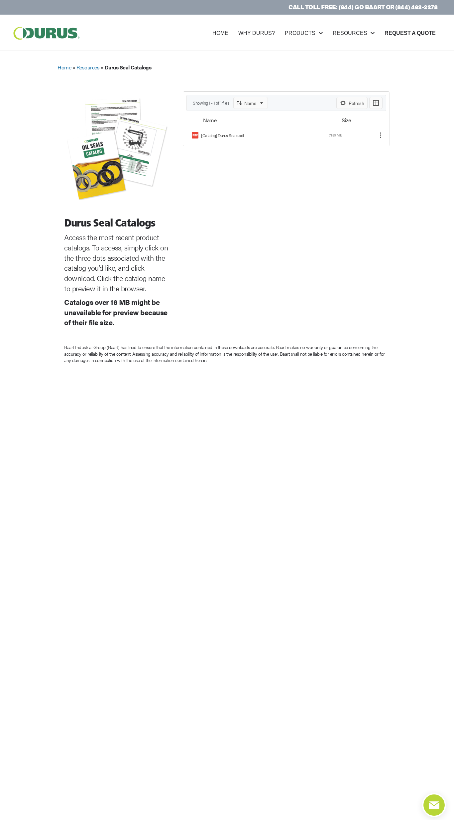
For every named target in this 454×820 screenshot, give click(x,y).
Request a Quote (410, 33)
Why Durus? (256, 33)
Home (220, 33)
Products (300, 33)
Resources (350, 33)
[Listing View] (376, 103)
